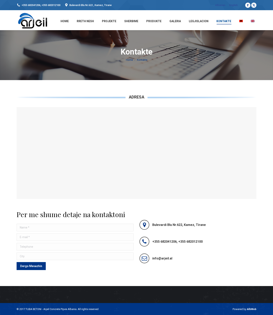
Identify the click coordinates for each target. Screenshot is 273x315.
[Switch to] (240, 20)
